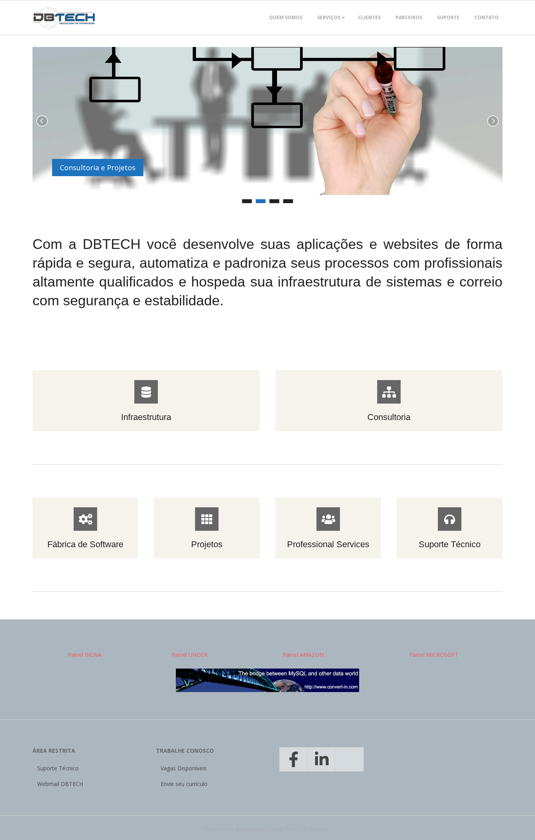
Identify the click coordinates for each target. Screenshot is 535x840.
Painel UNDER (190, 654)
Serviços (328, 17)
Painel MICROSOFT (433, 654)
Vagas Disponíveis (183, 768)
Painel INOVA (84, 654)
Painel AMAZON (303, 654)
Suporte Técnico (58, 768)
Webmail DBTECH (60, 784)
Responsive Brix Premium (259, 828)
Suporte (448, 17)
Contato (486, 17)
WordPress (318, 828)
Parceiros (409, 17)
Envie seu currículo (184, 784)
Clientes (369, 17)
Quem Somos (285, 17)
